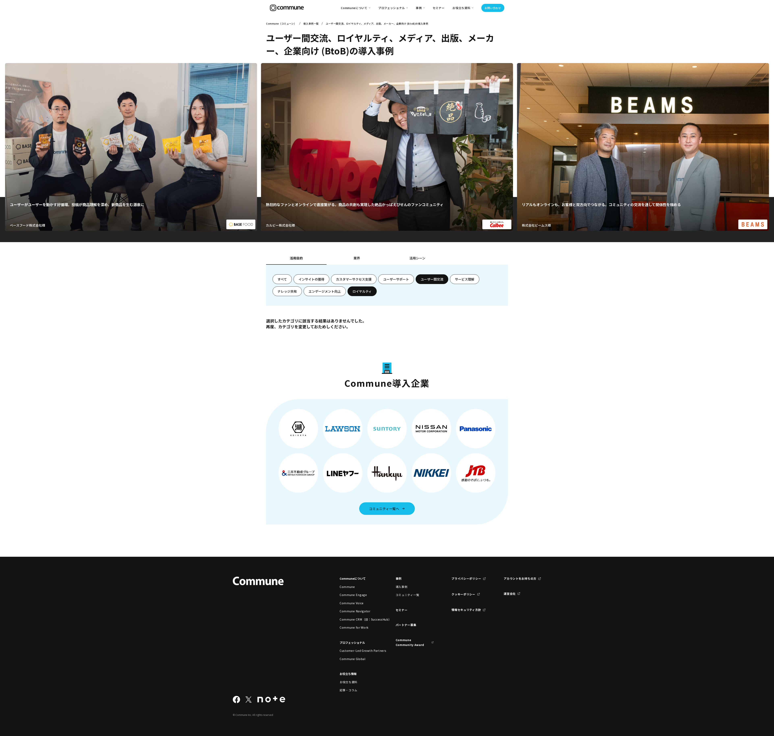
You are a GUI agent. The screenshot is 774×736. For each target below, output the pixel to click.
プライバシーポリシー (466, 578)
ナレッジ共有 (287, 291)
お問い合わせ (493, 8)
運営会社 (510, 594)
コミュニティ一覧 (407, 595)
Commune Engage (353, 595)
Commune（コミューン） (281, 23)
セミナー (439, 8)
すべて (282, 279)
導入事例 (402, 587)
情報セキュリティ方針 (466, 610)
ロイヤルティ (362, 291)
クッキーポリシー (463, 594)
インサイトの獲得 (311, 279)
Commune (347, 587)
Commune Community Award (410, 642)
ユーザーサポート (396, 279)
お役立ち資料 (348, 682)
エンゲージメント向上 (325, 291)
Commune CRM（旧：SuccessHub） (359, 619)
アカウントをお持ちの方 (520, 578)
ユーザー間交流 (432, 279)
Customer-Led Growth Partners (359, 651)
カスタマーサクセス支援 (353, 279)
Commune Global (352, 659)
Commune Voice (352, 603)
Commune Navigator (355, 611)
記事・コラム (348, 690)
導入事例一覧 (311, 23)
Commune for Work (354, 627)
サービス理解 (464, 279)
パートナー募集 (406, 625)
